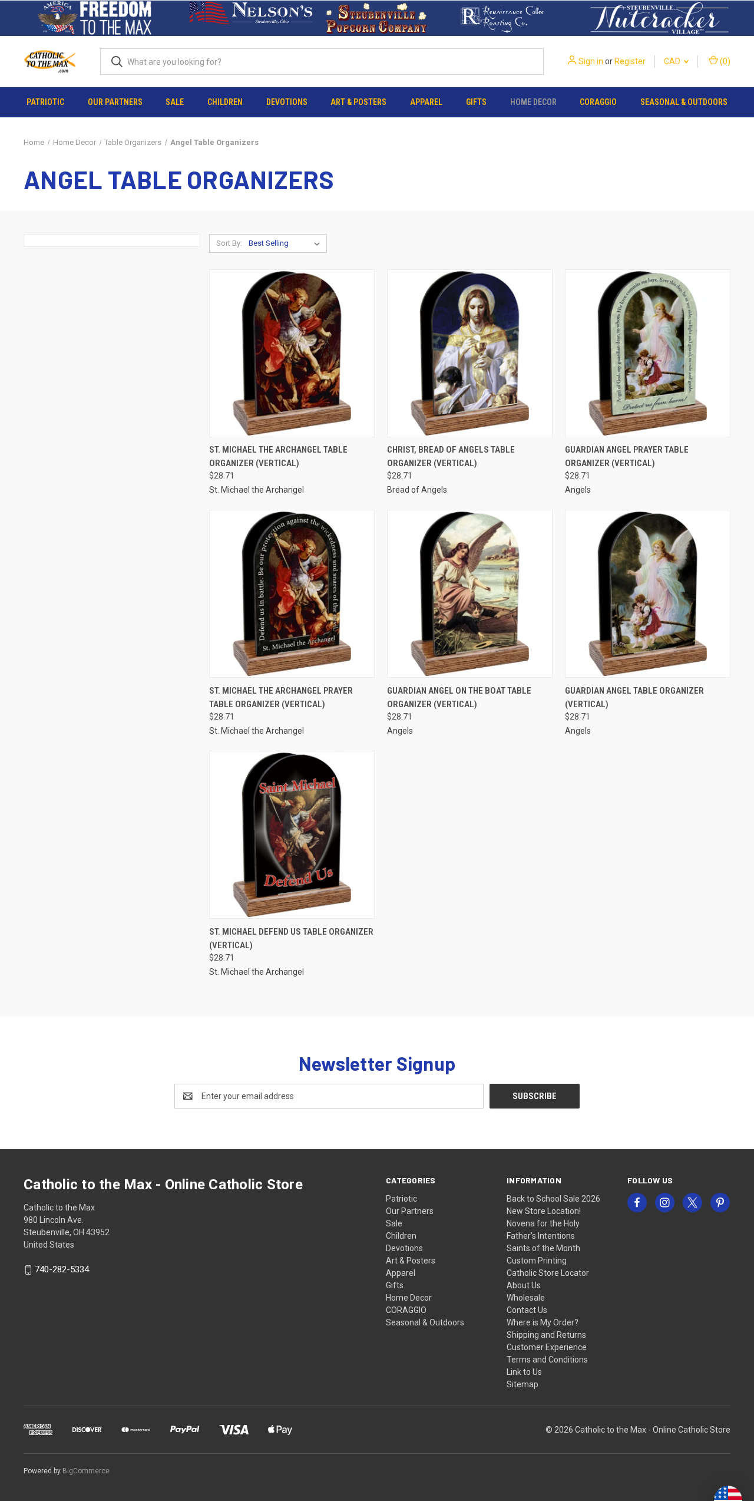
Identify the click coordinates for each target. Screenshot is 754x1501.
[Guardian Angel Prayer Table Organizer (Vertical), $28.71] (647, 353)
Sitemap (522, 1384)
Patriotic (45, 102)
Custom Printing (537, 1260)
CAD (673, 61)
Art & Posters (358, 102)
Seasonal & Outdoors (683, 102)
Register (630, 61)
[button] (94, 18)
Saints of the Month (543, 1248)
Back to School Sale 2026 (553, 1198)
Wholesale (526, 1297)
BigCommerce (86, 1471)
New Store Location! (544, 1211)
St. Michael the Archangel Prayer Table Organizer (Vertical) (281, 697)
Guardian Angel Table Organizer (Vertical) (634, 697)
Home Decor (533, 102)
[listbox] (286, 243)
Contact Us (527, 1310)
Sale (175, 102)
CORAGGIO (598, 102)
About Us (524, 1285)
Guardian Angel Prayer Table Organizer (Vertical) (627, 456)
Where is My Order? (542, 1322)
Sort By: (229, 243)
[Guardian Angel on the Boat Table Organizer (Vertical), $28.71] (469, 593)
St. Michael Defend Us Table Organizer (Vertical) (291, 938)
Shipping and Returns (546, 1335)
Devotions (286, 102)
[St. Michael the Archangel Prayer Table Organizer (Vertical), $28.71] (291, 593)
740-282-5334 (62, 1269)
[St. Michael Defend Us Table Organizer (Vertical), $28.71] (291, 834)
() (724, 61)
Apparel (426, 102)
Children (225, 102)
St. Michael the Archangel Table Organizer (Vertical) (278, 456)
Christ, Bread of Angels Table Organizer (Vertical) (451, 456)
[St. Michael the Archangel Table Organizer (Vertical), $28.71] (291, 353)
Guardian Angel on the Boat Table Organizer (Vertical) (459, 697)
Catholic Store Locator (548, 1273)
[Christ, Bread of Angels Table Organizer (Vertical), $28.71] (469, 353)
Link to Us (524, 1372)
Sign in (590, 61)
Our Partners (115, 102)
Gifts (476, 102)
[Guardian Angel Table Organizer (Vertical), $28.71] (647, 593)
